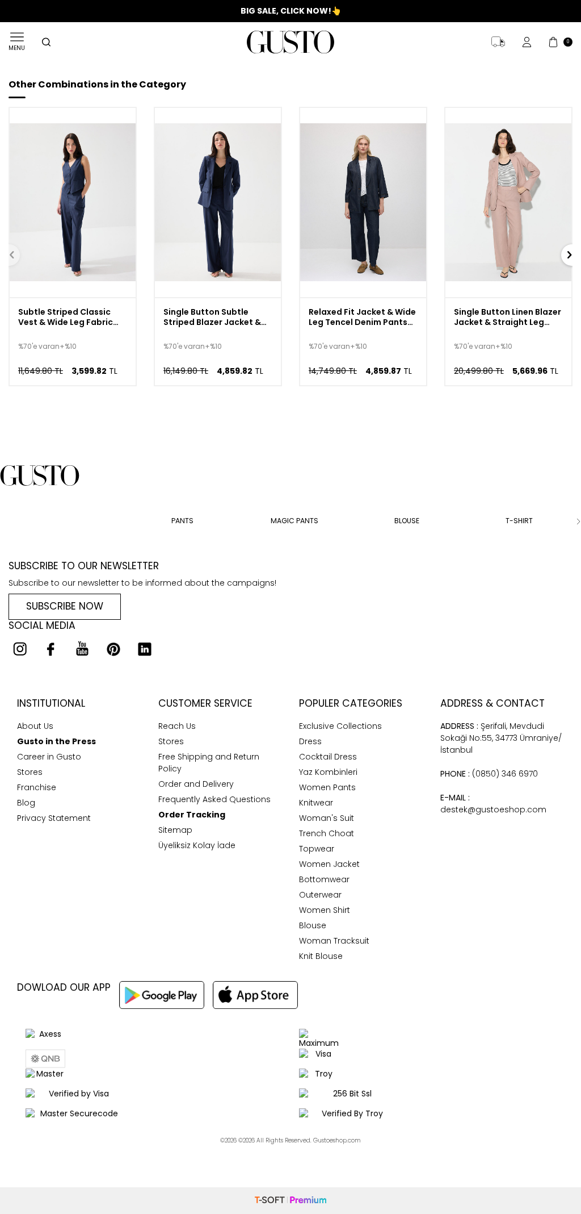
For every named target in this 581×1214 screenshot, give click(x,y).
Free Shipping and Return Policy (208, 762)
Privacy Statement (54, 818)
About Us (35, 726)
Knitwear (316, 802)
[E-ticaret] (290, 1200)
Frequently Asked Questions (214, 799)
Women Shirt (324, 910)
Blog (26, 802)
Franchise (36, 787)
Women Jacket (329, 864)
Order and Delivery (196, 784)
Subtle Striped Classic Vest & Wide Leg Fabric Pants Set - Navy (65, 317)
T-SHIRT (519, 520)
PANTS (182, 520)
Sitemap (175, 830)
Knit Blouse (321, 956)
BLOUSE (406, 520)
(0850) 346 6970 (489, 773)
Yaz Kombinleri (328, 772)
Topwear (316, 848)
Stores (30, 772)
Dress (310, 741)
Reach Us (177, 726)
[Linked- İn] (144, 648)
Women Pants (327, 787)
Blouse (312, 925)
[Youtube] (82, 648)
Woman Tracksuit (334, 940)
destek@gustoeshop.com (493, 803)
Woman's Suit (326, 818)
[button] (3, 521)
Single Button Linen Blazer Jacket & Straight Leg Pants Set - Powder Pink (507, 317)
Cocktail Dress (328, 756)
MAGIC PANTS (294, 520)
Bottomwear (324, 879)
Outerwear (320, 894)
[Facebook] (51, 648)
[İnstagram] (20, 648)
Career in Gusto (49, 756)
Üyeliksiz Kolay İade (196, 845)
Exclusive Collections (340, 726)
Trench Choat (326, 833)
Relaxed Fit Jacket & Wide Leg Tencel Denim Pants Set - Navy (362, 317)
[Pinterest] (113, 648)
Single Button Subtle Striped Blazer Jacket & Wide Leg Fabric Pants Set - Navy (217, 317)
